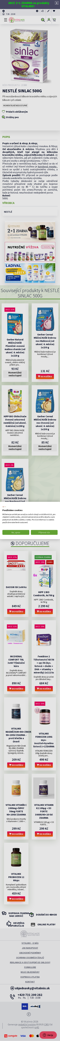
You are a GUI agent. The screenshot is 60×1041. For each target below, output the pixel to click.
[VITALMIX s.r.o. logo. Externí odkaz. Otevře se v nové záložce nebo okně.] (4, 506)
